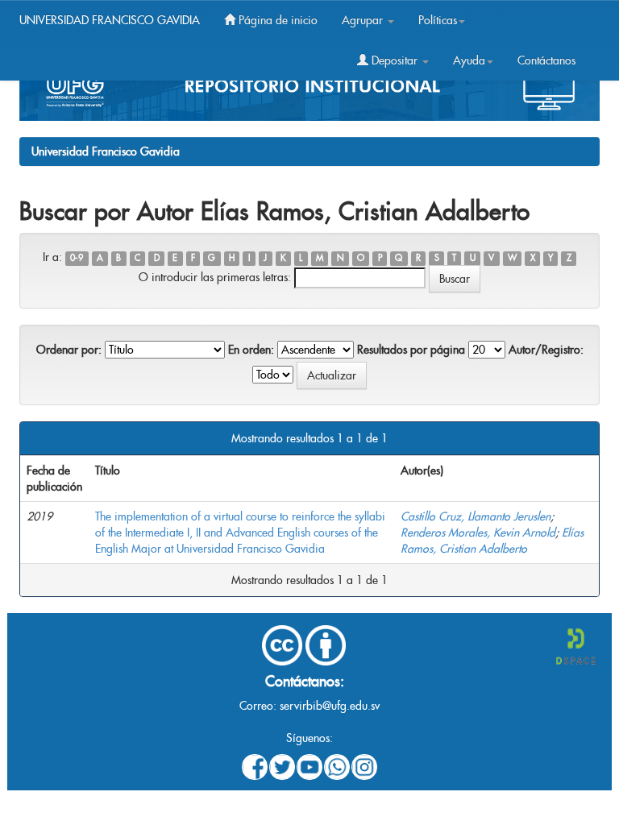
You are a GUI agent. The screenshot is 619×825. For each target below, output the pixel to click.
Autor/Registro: (546, 349)
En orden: (251, 349)
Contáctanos (546, 60)
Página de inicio (276, 20)
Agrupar (364, 20)
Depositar (394, 60)
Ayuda (469, 60)
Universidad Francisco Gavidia (105, 151)
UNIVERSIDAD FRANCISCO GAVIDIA (109, 20)
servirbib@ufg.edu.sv (330, 706)
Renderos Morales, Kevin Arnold (478, 532)
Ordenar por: (69, 349)
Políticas (437, 20)
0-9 (76, 258)
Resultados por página (411, 349)
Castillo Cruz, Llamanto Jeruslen (475, 516)
